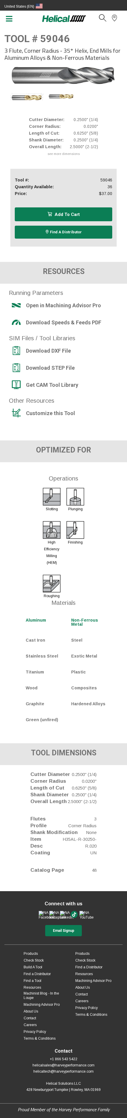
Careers (30, 1025)
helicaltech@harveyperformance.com (63, 1071)
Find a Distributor (65, 232)
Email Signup (63, 931)
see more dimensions (64, 154)
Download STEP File (50, 368)
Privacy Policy (35, 1032)
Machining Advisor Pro (42, 1005)
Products (31, 954)
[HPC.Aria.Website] (43, 915)
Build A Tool (33, 967)
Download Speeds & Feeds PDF (63, 322)
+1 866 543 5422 (63, 1059)
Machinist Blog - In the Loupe (41, 995)
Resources (32, 987)
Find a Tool (32, 981)
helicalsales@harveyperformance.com (63, 1065)
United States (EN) (19, 6)
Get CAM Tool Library (52, 385)
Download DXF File (48, 351)
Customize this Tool (50, 413)
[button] (102, 19)
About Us (31, 1011)
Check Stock (34, 960)
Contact (30, 1018)
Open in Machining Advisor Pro (63, 305)
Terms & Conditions (40, 1038)
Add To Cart (66, 214)
